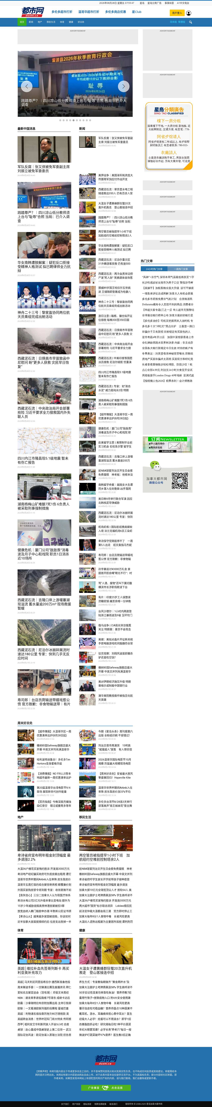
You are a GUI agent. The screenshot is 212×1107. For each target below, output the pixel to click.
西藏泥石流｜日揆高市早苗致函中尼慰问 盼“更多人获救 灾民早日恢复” (44, 362)
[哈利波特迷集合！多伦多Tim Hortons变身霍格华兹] (26, 763)
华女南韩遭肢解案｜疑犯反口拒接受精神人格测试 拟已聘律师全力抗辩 (44, 267)
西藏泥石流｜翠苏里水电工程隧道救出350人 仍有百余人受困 (115, 193)
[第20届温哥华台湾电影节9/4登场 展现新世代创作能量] (26, 791)
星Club (136, 12)
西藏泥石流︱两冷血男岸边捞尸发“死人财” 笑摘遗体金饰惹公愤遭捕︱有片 (115, 277)
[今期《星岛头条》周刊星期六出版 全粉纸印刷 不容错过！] (87, 735)
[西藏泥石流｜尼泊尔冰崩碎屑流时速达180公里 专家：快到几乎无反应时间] (44, 632)
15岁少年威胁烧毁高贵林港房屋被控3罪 (41, 905)
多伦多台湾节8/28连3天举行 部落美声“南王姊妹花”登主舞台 (115, 805)
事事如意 (169, 2)
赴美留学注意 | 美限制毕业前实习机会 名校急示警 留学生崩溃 (115, 446)
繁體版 (181, 21)
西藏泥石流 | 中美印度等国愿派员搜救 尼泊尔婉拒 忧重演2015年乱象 (115, 362)
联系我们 (113, 1104)
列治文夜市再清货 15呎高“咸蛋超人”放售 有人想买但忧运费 (115, 749)
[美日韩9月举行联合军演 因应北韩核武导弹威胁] (87, 502)
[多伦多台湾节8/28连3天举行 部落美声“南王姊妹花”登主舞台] (87, 805)
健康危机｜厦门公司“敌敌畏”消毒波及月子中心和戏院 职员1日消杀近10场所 (43, 554)
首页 (22, 21)
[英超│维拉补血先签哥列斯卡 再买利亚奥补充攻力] (44, 951)
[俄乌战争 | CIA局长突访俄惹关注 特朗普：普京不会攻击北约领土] (87, 629)
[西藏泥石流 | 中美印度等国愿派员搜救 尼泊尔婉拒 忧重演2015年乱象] (87, 362)
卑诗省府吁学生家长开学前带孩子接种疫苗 (104, 879)
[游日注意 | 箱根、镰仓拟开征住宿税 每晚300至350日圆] (87, 320)
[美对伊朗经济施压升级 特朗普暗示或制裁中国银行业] (87, 685)
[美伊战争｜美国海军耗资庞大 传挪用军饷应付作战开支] (87, 179)
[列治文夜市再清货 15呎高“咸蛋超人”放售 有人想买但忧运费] (87, 749)
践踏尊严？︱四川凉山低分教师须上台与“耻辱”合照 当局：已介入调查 (44, 217)
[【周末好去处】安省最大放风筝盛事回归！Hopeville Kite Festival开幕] (87, 777)
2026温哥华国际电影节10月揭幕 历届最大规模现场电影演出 (114, 763)
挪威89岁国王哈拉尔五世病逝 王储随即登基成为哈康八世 (114, 291)
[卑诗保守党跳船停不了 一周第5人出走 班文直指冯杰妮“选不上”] (87, 545)
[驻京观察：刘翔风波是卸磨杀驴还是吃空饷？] (87, 657)
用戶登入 (177, 12)
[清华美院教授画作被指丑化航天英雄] (87, 699)
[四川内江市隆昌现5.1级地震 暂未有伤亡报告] (44, 441)
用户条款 (76, 1104)
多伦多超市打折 (62, 12)
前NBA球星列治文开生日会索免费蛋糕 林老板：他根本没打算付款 (115, 474)
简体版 (173, 21)
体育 (62, 21)
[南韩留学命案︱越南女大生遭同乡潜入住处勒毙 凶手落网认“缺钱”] (87, 488)
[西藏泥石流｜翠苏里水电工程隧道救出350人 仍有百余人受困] (87, 193)
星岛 (142, 2)
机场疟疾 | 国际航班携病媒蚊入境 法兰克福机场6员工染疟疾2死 (115, 530)
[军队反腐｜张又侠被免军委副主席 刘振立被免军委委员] (44, 149)
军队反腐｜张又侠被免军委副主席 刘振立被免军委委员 (44, 169)
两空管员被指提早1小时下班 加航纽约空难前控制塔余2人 (104, 857)
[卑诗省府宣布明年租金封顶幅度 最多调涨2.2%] (44, 838)
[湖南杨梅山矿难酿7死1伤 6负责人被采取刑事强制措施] (44, 487)
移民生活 (51, 21)
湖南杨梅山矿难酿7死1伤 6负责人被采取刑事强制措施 (44, 506)
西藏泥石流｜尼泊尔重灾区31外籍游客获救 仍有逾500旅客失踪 (114, 263)
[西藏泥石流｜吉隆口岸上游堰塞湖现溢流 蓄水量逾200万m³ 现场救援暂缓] (44, 582)
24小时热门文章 (154, 269)
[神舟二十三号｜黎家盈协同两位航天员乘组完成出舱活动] (44, 295)
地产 (40, 21)
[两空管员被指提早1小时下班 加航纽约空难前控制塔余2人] (87, 235)
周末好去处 (25, 723)
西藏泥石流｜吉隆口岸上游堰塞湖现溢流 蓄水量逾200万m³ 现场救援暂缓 (44, 604)
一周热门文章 (181, 269)
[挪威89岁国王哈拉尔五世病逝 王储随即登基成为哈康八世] (87, 292)
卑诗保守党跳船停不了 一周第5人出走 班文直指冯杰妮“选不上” (115, 545)
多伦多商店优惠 (115, 12)
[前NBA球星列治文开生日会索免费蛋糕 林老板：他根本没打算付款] (87, 474)
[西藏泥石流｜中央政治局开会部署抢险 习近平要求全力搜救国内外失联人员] (44, 391)
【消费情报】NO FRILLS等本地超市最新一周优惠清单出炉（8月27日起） (54, 777)
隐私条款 (87, 1104)
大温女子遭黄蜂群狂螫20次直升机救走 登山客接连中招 (105, 971)
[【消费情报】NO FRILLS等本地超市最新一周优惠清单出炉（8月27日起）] (26, 777)
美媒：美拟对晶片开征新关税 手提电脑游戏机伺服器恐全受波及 (115, 643)
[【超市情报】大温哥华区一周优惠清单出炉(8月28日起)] (87, 418)
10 (90, 120)
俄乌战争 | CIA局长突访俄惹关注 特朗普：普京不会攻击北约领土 (114, 629)
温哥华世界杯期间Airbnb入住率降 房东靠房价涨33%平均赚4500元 (115, 791)
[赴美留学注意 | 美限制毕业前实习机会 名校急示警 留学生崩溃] (87, 446)
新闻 (31, 21)
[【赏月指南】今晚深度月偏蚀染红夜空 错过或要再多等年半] (26, 805)
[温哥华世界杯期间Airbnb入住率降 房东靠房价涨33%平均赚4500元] (87, 791)
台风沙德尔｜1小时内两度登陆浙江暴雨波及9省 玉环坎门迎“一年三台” (115, 615)
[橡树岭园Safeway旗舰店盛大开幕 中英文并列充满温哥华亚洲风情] (87, 671)
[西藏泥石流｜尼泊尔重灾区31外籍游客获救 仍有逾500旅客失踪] (87, 263)
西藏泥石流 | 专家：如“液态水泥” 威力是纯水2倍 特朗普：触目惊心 (114, 390)
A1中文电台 (183, 2)
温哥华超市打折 (88, 12)
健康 (71, 21)
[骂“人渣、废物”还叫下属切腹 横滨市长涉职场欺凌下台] (87, 587)
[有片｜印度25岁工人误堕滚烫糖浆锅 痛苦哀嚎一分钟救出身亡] (87, 601)
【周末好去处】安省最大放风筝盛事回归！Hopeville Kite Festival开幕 (115, 777)
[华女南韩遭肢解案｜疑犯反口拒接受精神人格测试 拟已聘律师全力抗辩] (44, 245)
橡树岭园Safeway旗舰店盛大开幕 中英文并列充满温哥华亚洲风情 (115, 671)
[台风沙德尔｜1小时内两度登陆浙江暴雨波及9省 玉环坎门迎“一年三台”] (87, 615)
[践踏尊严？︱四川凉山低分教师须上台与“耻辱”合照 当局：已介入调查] (44, 195)
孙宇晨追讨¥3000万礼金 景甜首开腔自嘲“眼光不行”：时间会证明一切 (115, 573)
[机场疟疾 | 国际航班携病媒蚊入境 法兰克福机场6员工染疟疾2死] (87, 531)
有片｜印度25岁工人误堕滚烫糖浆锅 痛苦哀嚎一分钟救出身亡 (114, 601)
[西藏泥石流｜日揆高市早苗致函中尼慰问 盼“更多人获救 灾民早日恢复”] (44, 341)
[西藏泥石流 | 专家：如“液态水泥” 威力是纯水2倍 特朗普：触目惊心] (87, 390)
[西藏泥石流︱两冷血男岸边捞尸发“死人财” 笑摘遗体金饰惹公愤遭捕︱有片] (87, 277)
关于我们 (65, 1104)
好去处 (81, 21)
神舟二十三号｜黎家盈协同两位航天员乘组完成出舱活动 (44, 315)
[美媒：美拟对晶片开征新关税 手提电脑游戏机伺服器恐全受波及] (87, 643)
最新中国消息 (26, 128)
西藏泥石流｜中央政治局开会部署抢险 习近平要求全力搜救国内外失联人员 (44, 412)
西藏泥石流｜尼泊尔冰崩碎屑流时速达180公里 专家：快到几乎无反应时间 (44, 654)
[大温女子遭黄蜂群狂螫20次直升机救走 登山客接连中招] (87, 207)
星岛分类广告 (154, 2)
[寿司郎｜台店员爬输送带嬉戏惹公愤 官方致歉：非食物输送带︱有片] (44, 682)
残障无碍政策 (100, 1104)
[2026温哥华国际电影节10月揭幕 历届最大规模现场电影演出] (87, 763)
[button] (190, 22)
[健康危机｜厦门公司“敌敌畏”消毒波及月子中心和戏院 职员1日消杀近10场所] (44, 532)
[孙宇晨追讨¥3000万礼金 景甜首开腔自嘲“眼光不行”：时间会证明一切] (87, 573)
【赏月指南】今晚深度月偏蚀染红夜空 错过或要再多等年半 (54, 805)
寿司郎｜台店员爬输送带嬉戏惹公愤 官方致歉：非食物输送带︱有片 (44, 702)
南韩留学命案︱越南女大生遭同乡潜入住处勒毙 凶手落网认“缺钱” (115, 488)
